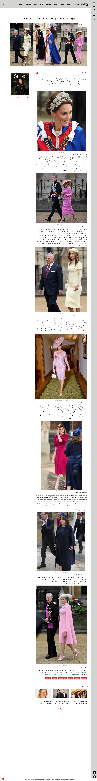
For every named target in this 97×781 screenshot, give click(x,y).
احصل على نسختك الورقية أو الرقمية (20, 97)
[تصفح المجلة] (94, 777)
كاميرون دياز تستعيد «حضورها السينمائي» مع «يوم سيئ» (44, 703)
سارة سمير (84, 76)
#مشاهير (85, 699)
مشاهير (69, 4)
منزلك (35, 4)
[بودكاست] (94, 772)
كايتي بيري (70, 678)
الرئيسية (77, 4)
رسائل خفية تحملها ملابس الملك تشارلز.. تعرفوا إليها (68, 510)
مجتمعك (48, 4)
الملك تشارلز (76, 678)
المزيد (26, 779)
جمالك (56, 4)
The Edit (21, 4)
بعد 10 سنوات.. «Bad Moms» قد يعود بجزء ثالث (80, 703)
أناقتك (62, 4)
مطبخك (28, 4)
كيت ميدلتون (47, 678)
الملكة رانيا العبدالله (62, 678)
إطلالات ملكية (84, 678)
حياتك (41, 4)
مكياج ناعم (55, 678)
